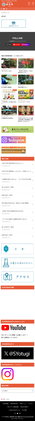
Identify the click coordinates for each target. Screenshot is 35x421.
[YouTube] (4, 9)
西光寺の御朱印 (24, 406)
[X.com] (1, 9)
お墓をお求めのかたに (14, 410)
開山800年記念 (14, 403)
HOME (3, 399)
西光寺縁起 (6, 403)
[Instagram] (6, 9)
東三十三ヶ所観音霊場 (13, 406)
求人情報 (24, 410)
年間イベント (23, 403)
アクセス (30, 403)
